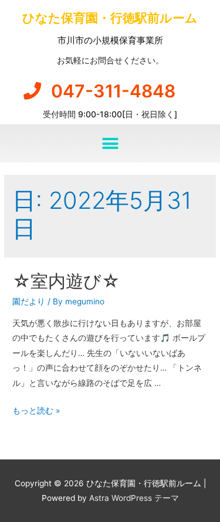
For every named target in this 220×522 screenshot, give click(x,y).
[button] (110, 143)
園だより (28, 301)
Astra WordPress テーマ (134, 498)
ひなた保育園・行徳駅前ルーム (110, 18)
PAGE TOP (202, 496)
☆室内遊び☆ (66, 280)
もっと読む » (36, 410)
